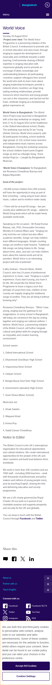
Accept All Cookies (26, 666)
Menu (6, 14)
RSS (34, 618)
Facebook (25, 518)
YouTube (36, 612)
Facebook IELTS (39, 606)
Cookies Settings (26, 676)
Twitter (39, 518)
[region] (26, 653)
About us (7, 578)
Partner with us (10, 583)
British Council (10, 5)
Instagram (13, 618)
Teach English (9, 589)
